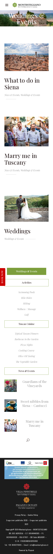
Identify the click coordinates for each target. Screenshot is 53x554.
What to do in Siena (22, 83)
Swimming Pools (26, 292)
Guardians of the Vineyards (35, 383)
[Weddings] (26, 207)
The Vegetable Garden (26, 361)
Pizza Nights (26, 344)
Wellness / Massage (26, 309)
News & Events (11, 95)
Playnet (31, 550)
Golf (26, 314)
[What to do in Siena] (26, 57)
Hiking (26, 303)
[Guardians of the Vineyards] (10, 385)
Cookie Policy (33, 515)
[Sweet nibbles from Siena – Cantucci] (10, 405)
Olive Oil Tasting (26, 356)
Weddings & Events (30, 95)
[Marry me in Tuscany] (26, 131)
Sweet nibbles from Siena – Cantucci (34, 403)
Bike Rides (26, 297)
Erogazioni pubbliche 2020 (17, 520)
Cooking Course (26, 350)
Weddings (17, 231)
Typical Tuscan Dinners (26, 333)
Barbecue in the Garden (26, 339)
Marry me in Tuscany (20, 159)
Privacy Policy (20, 515)
